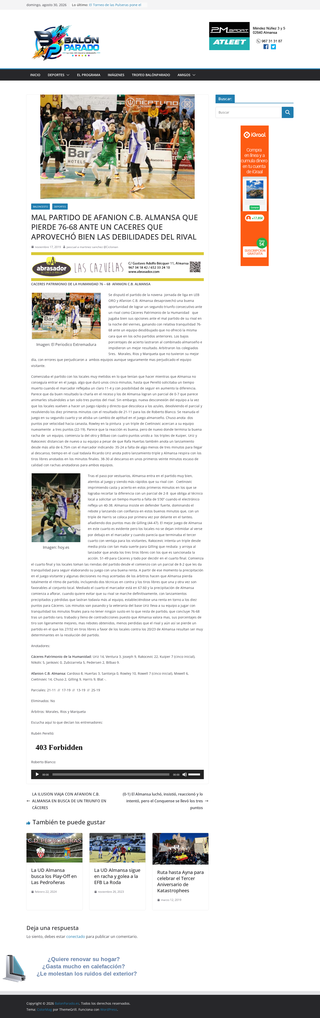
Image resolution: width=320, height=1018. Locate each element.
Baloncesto (40, 206)
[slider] (194, 774)
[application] (117, 774)
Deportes (56, 75)
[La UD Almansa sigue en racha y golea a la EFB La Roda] (117, 836)
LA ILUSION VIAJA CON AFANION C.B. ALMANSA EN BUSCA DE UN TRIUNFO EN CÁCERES (69, 801)
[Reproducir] (37, 774)
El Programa (88, 75)
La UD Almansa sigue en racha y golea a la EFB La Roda (117, 876)
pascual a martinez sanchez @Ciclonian (92, 247)
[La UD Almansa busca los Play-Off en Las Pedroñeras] (54, 836)
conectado (75, 936)
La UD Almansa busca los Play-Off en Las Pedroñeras (54, 876)
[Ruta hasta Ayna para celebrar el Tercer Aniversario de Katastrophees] (180, 836)
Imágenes (116, 75)
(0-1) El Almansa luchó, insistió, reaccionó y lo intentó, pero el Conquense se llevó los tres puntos (163, 801)
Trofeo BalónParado (151, 75)
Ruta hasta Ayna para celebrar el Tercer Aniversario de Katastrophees (180, 881)
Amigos (184, 75)
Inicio (35, 75)
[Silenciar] (184, 774)
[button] (67, 75)
